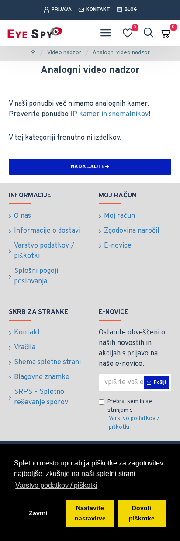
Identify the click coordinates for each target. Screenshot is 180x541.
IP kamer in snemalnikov (109, 114)
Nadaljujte (87, 166)
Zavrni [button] (38, 513)
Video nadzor (64, 52)
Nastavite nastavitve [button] (90, 513)
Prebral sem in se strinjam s (133, 414)
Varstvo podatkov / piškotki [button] (56, 485)
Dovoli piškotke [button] (142, 513)
